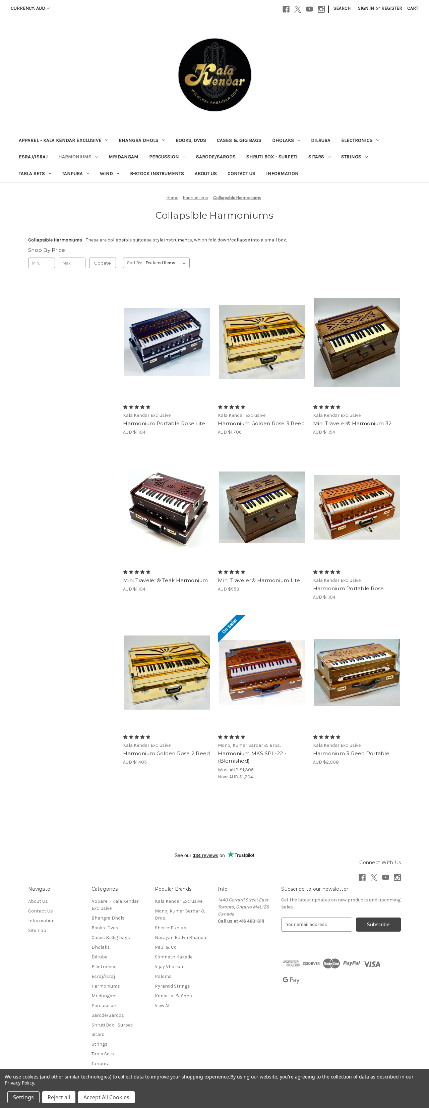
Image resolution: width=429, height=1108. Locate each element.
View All (163, 1005)
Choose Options (262, 354)
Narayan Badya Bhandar (181, 937)
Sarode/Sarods (216, 157)
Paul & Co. (166, 947)
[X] (297, 9)
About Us (206, 173)
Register (391, 8)
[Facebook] (286, 9)
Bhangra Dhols (139, 140)
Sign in (366, 8)
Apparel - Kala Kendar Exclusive (60, 140)
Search (342, 8)
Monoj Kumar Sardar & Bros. (180, 914)
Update (102, 263)
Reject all (59, 1097)
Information (282, 173)
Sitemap (37, 930)
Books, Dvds (191, 140)
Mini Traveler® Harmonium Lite (259, 580)
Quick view (166, 330)
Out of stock (167, 354)
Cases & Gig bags (239, 140)
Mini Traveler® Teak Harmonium (165, 580)
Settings (23, 1097)
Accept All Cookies (106, 1097)
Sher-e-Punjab (170, 928)
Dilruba (320, 140)
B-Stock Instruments (157, 173)
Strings (351, 157)
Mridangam (123, 157)
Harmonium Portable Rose (348, 588)
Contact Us (241, 173)
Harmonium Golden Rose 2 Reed (166, 753)
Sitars (316, 157)
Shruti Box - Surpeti (272, 157)
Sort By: (134, 262)
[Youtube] (309, 9)
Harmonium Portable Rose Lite (164, 423)
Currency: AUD (28, 8)
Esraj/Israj (33, 157)
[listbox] (167, 263)
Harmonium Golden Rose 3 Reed (261, 423)
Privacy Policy (19, 1082)
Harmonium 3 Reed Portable (351, 753)
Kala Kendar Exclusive (178, 901)
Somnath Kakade (173, 957)
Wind (106, 173)
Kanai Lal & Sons (173, 996)
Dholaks (283, 140)
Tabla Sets (32, 173)
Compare (165, 342)
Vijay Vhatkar (169, 967)
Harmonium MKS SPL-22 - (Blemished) (252, 757)
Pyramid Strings (172, 986)
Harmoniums (74, 157)
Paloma (163, 976)
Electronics (357, 140)
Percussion (164, 157)
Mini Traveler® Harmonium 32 (352, 423)
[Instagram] (321, 9)
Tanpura (72, 173)
